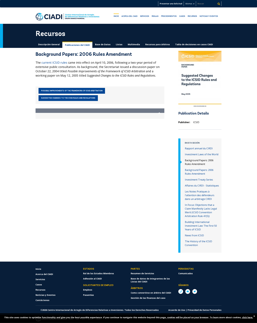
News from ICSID (194, 235)
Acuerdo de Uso (176, 310)
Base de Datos (103, 44)
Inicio (116, 16)
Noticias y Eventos (209, 16)
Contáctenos (42, 300)
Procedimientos (169, 16)
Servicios (144, 16)
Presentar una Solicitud (171, 3)
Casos (182, 16)
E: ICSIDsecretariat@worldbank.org (187, 291)
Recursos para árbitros (157, 44)
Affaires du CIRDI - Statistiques (202, 185)
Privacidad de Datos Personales (204, 310)
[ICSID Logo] (67, 15)
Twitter (194, 291)
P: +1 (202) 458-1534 (180, 291)
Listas (119, 44)
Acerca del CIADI (129, 16)
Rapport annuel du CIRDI (199, 148)
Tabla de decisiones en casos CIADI (194, 44)
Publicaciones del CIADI (77, 45)
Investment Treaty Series (199, 179)
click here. (247, 317)
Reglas (155, 16)
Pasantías (88, 295)
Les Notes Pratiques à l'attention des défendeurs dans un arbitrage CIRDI (199, 195)
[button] (100, 110)
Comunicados (185, 273)
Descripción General (49, 44)
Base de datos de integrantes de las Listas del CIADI (150, 280)
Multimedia (134, 44)
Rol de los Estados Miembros (98, 273)
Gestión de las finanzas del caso (148, 298)
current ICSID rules (54, 63)
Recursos (192, 16)
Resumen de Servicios (142, 273)
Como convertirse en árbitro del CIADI (151, 292)
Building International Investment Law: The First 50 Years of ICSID (201, 225)
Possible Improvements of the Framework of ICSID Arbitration (71, 91)
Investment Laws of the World (201, 154)
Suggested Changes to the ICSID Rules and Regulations (68, 98)
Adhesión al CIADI (92, 278)
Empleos (87, 289)
